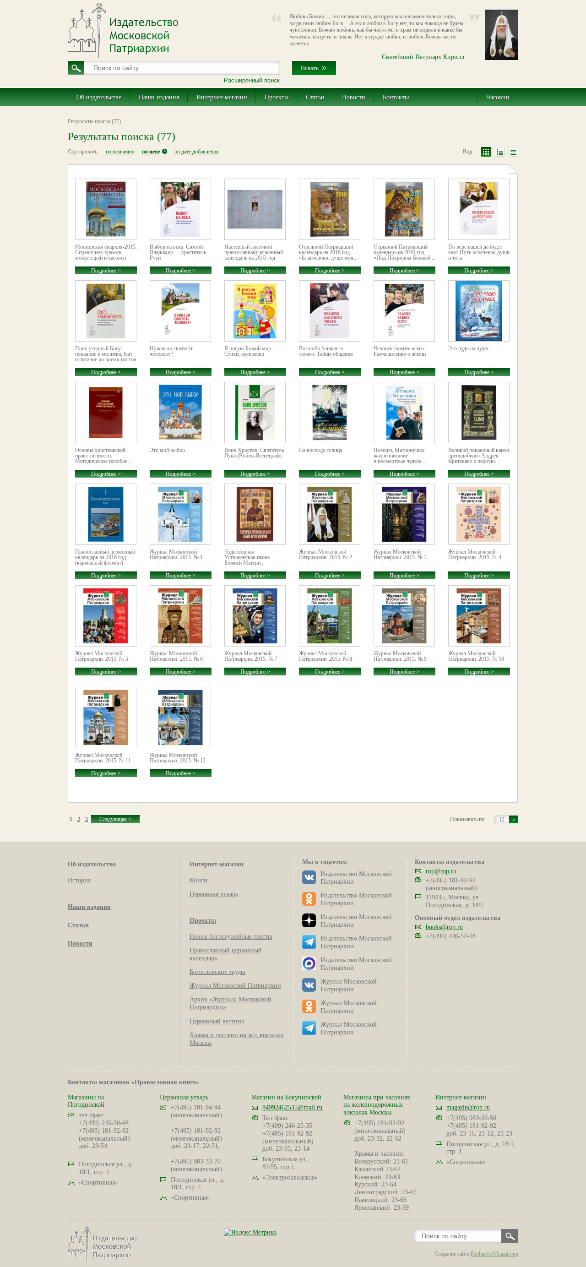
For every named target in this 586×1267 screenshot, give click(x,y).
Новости (353, 97)
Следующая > (115, 819)
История (79, 880)
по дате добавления (196, 151)
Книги (198, 880)
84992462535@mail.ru (292, 1107)
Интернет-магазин (221, 97)
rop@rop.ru (441, 871)
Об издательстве (98, 97)
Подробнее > (106, 270)
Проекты (276, 97)
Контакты (396, 97)
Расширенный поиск (252, 80)
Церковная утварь (214, 894)
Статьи (315, 97)
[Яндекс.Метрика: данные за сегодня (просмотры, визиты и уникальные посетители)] (250, 1232)
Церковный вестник (217, 1021)
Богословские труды (217, 971)
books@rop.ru (444, 927)
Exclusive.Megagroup (494, 1254)
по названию (120, 151)
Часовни (498, 97)
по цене (151, 151)
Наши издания (159, 97)
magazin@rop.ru (468, 1107)
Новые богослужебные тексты (231, 936)
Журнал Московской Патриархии (235, 985)
